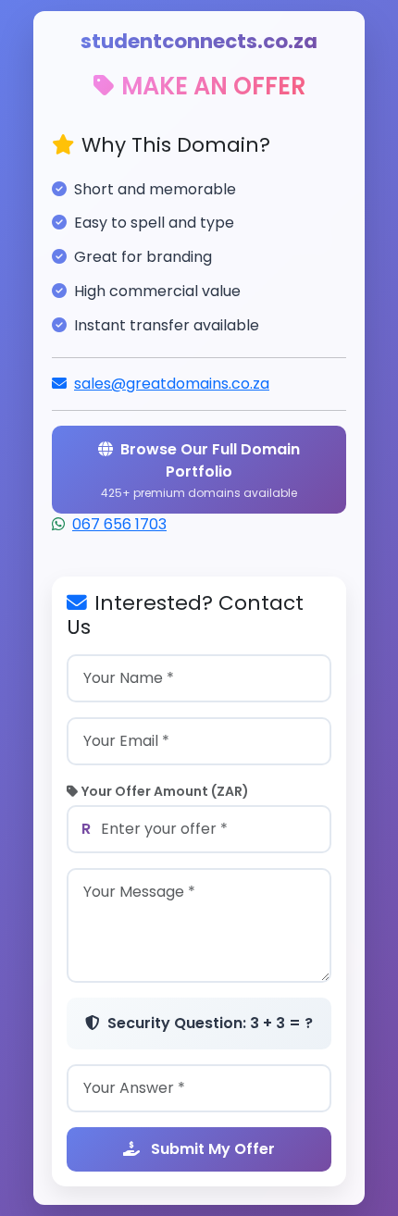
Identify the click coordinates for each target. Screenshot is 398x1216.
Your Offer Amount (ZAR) (165, 791)
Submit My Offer (211, 1149)
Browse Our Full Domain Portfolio (200, 470)
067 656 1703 (119, 524)
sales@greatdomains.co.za (171, 383)
